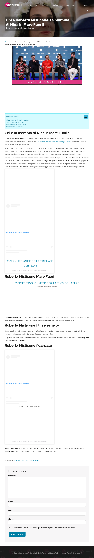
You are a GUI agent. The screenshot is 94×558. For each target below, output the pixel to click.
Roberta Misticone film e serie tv (16, 124)
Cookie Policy (54, 553)
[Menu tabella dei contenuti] (86, 117)
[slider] (47, 83)
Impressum (77, 553)
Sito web (11, 519)
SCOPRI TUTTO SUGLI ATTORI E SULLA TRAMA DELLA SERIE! (47, 283)
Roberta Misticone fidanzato (14, 127)
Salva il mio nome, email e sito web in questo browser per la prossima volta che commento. (43, 528)
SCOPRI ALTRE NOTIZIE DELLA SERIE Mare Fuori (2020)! (29, 263)
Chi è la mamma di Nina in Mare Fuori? (18, 120)
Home (6, 42)
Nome (11, 501)
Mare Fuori (21, 460)
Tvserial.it (14, 4)
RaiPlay (32, 460)
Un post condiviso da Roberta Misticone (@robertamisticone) (29, 270)
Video (37, 460)
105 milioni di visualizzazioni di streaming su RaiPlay (54, 142)
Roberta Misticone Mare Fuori (15, 122)
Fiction (12, 42)
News (27, 460)
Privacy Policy (66, 553)
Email (10, 510)
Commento (12, 476)
